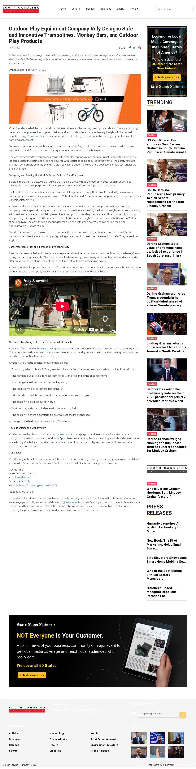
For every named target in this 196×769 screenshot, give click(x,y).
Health (54, 745)
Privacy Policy (29, 764)
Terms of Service (9, 764)
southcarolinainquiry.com (161, 764)
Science (14, 745)
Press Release (100, 750)
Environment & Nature (104, 745)
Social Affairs (59, 739)
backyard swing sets (49, 348)
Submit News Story (167, 77)
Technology (57, 733)
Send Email (23, 477)
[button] (130, 47)
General (76, 8)
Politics (90, 8)
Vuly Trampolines (32, 136)
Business (105, 8)
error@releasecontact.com (73, 502)
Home (62, 8)
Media (94, 733)
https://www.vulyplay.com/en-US (38, 485)
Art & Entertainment (103, 739)
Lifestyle (55, 750)
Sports (120, 8)
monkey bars (62, 434)
